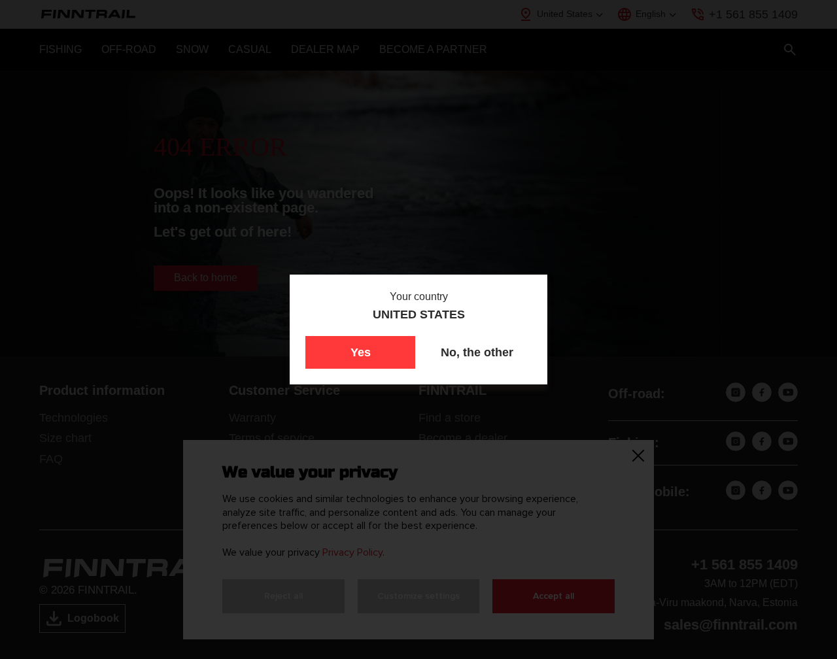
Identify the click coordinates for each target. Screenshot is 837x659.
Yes (360, 352)
